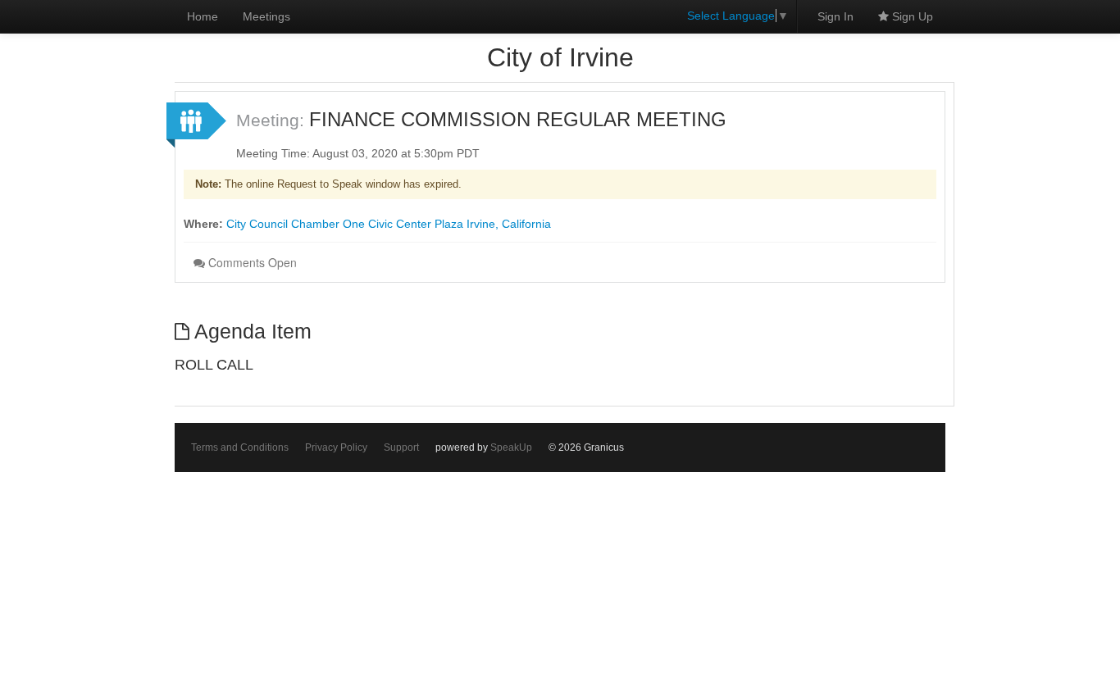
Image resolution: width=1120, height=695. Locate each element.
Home (202, 16)
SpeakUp (511, 447)
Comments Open (251, 262)
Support (401, 447)
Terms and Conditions (240, 447)
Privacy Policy (336, 447)
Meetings (266, 16)
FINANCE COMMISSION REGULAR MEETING (517, 119)
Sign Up (911, 16)
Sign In (835, 16)
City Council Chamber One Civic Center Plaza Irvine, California (388, 223)
